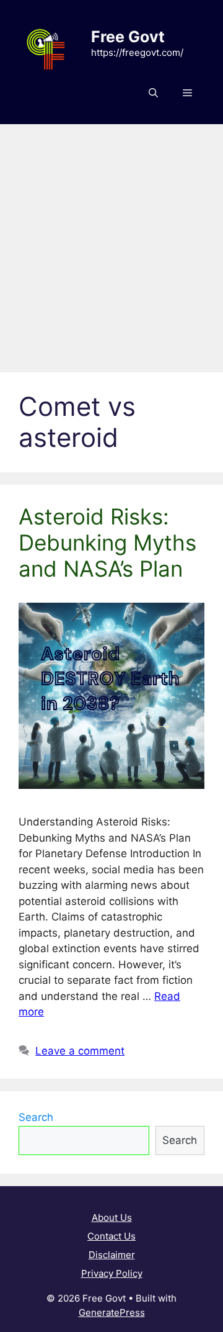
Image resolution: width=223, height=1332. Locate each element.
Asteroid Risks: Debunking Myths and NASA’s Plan (107, 542)
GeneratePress (112, 1312)
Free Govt (128, 36)
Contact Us (111, 1236)
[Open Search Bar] (153, 93)
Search (36, 1117)
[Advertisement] (111, 242)
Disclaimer (112, 1255)
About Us (112, 1217)
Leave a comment (80, 1051)
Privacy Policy (111, 1273)
